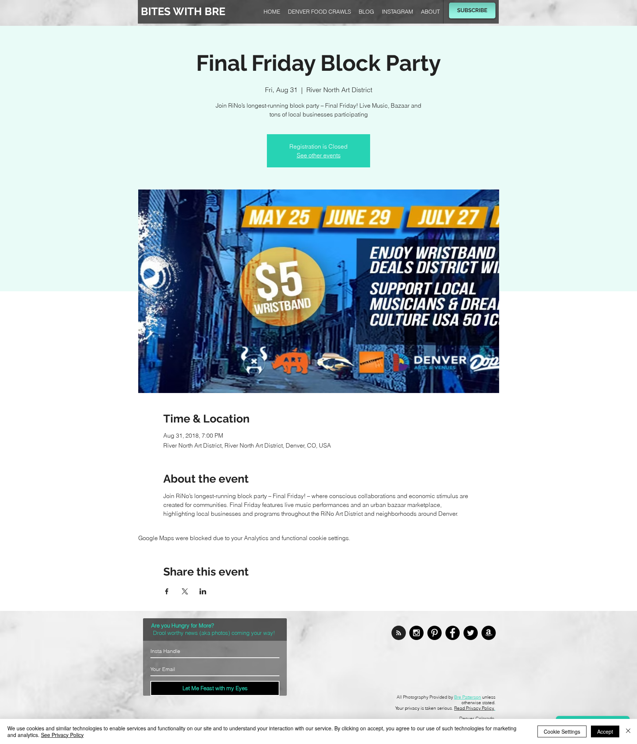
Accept (605, 731)
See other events (319, 155)
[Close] (628, 731)
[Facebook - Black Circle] (452, 633)
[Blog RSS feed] (398, 633)
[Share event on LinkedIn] (202, 591)
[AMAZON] (488, 633)
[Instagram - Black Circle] (416, 633)
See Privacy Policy (62, 734)
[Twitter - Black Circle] (470, 633)
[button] (472, 10)
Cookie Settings (562, 731)
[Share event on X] (184, 591)
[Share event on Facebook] (166, 591)
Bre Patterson (467, 697)
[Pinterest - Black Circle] (434, 633)
